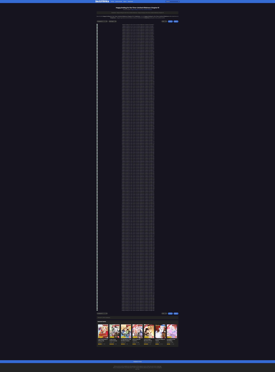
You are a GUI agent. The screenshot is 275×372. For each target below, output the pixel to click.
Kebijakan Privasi (137, 361)
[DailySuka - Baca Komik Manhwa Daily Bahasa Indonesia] (102, 2)
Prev (170, 21)
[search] (179, 2)
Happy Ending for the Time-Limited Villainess (141, 9)
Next (176, 21)
